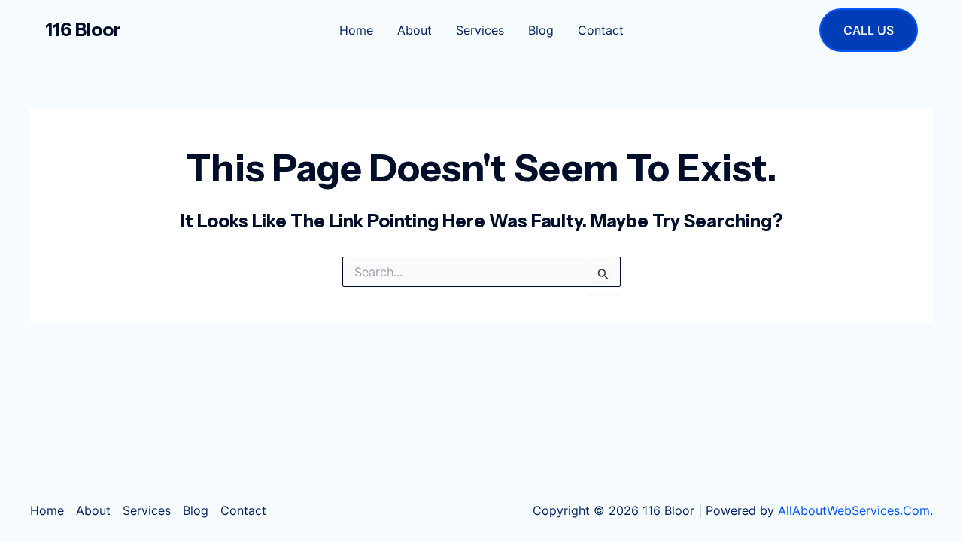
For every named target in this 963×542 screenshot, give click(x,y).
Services (480, 30)
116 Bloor (83, 30)
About (414, 30)
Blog (541, 30)
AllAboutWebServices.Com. (855, 510)
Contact (601, 30)
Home (356, 30)
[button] (868, 30)
